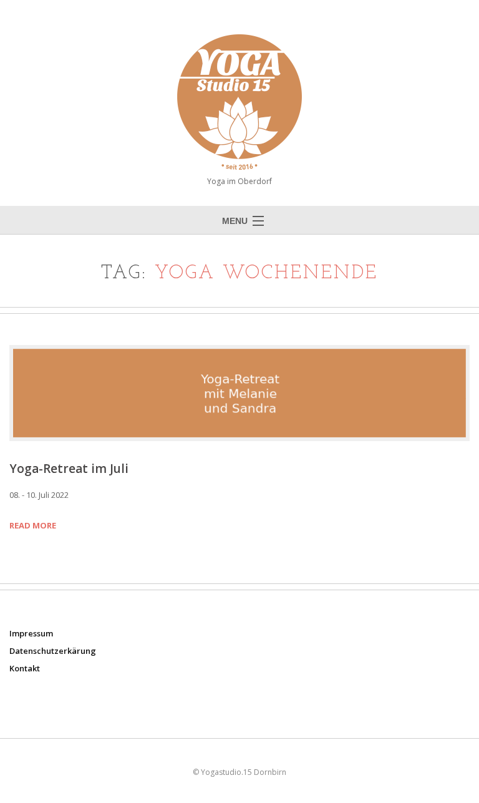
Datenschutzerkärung (52, 650)
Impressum (31, 633)
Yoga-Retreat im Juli (68, 468)
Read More (32, 525)
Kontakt (24, 668)
